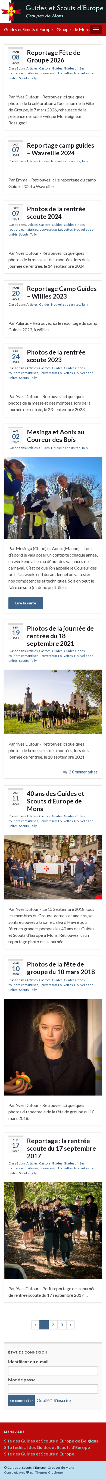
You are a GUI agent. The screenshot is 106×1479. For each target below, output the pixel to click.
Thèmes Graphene (49, 1472)
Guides (57, 68)
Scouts (24, 78)
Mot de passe (22, 1379)
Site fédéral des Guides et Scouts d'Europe (47, 1447)
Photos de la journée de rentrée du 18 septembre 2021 (60, 635)
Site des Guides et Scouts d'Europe (39, 1453)
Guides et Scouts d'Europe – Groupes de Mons (47, 29)
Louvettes (65, 73)
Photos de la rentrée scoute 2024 (56, 212)
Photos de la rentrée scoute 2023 (56, 355)
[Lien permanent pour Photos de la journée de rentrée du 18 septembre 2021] (53, 701)
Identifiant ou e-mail (28, 1361)
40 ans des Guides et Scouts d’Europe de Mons (55, 801)
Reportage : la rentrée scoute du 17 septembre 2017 (61, 1148)
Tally (33, 78)
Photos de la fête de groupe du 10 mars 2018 (61, 967)
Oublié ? (44, 1400)
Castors (45, 68)
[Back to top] (94, 1447)
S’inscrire (62, 1400)
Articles (32, 68)
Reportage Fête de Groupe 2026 (53, 56)
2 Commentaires (83, 772)
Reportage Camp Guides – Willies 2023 (62, 292)
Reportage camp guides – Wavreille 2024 (60, 149)
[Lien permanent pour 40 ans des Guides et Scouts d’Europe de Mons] (53, 866)
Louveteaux (48, 73)
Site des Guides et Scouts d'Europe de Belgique (51, 1440)
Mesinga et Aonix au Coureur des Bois (55, 435)
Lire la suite (25, 603)
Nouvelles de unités (65, 161)
